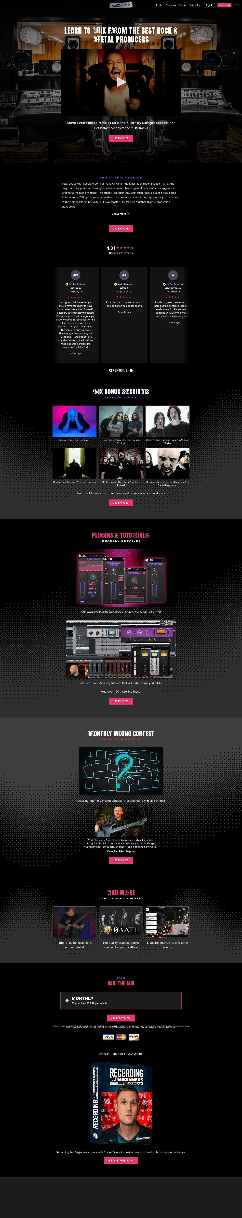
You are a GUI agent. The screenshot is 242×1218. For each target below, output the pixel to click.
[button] (121, 82)
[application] (121, 82)
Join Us (121, 138)
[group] (121, 248)
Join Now (224, 5)
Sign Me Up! (121, 1160)
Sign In (209, 5)
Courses (183, 5)
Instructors (195, 5)
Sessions (171, 5)
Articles (159, 5)
